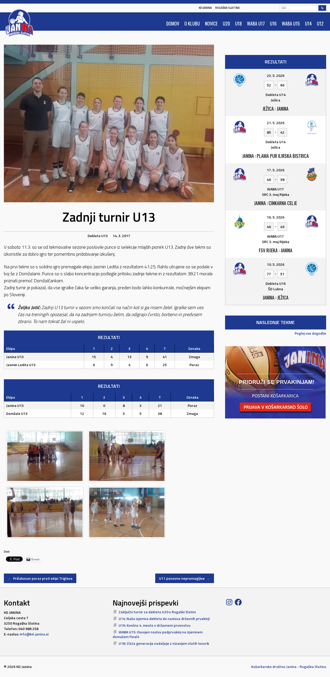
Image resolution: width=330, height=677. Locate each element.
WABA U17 (256, 23)
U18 (238, 23)
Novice (211, 23)
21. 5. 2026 (275, 122)
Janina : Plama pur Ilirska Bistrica (275, 155)
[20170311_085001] (127, 512)
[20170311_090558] (45, 512)
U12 (320, 23)
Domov (172, 23)
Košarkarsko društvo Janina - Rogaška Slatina (288, 666)
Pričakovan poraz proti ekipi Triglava (40, 578)
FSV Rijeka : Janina (275, 250)
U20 (226, 23)
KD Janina (205, 8)
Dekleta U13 (98, 235)
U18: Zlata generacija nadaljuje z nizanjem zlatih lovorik (164, 643)
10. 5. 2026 (275, 264)
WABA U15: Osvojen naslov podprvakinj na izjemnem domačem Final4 (158, 634)
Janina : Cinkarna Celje (275, 203)
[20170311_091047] (127, 456)
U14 (308, 23)
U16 (273, 23)
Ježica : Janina (275, 108)
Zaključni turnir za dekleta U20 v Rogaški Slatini (157, 612)
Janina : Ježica (275, 297)
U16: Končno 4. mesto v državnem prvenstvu (155, 625)
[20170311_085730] (45, 456)
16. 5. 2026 (275, 217)
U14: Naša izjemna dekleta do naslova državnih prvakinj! (164, 618)
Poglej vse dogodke (310, 333)
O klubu (192, 23)
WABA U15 (291, 23)
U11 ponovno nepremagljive (184, 578)
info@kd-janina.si (34, 634)
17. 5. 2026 (275, 170)
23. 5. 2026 (275, 75)
